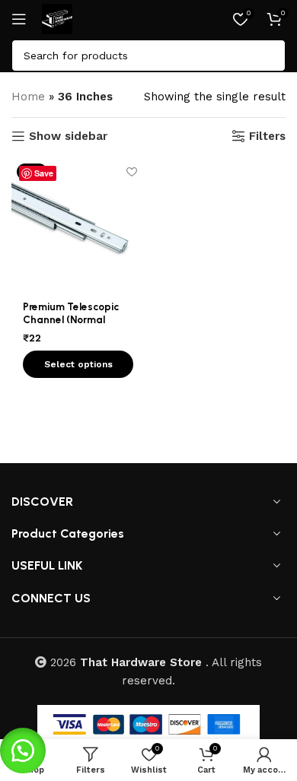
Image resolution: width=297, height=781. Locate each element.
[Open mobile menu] (19, 19)
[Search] (270, 55)
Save (43, 173)
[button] (23, 750)
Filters (267, 136)
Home (28, 96)
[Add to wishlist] (131, 171)
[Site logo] (57, 18)
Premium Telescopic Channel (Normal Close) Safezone (71, 318)
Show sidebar (68, 136)
